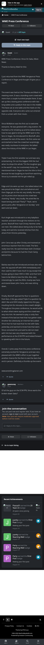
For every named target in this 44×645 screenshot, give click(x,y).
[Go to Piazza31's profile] (7, 508)
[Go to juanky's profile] (7, 522)
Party (15, 545)
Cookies (29, 626)
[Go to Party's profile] (7, 547)
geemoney (12, 384)
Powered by (22, 635)
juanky (15, 520)
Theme (18, 630)
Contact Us (20, 626)
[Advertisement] (22, 472)
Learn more (4, 4)
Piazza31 (16, 505)
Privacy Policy (9, 626)
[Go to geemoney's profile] (4, 385)
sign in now (13, 414)
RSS (37, 626)
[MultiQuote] (3, 377)
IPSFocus (25, 630)
